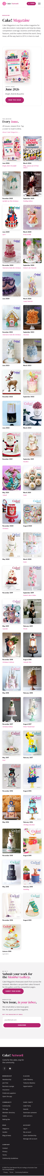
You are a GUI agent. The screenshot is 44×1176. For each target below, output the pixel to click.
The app (5, 1109)
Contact (5, 1148)
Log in (25, 1129)
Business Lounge (8, 1086)
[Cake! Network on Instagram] (4, 1069)
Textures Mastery (29, 1083)
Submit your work (13, 991)
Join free (5, 1083)
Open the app (7, 1096)
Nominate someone (30, 1113)
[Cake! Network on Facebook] (10, 1069)
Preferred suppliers (9, 1093)
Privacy (4, 1151)
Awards (25, 1109)
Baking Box (6, 1119)
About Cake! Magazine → (11, 132)
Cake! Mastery (28, 1079)
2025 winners (27, 1116)
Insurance (5, 1090)
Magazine (5, 1129)
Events (4, 1116)
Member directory (8, 1113)
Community (6, 1106)
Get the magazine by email (12, 1014)
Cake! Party (27, 1106)
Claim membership (29, 1135)
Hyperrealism (27, 1086)
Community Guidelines (10, 1158)
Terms (4, 1155)
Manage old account (30, 1139)
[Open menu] (39, 3)
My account (27, 1132)
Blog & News (6, 1135)
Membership (6, 1079)
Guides (4, 1132)
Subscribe (22, 1025)
